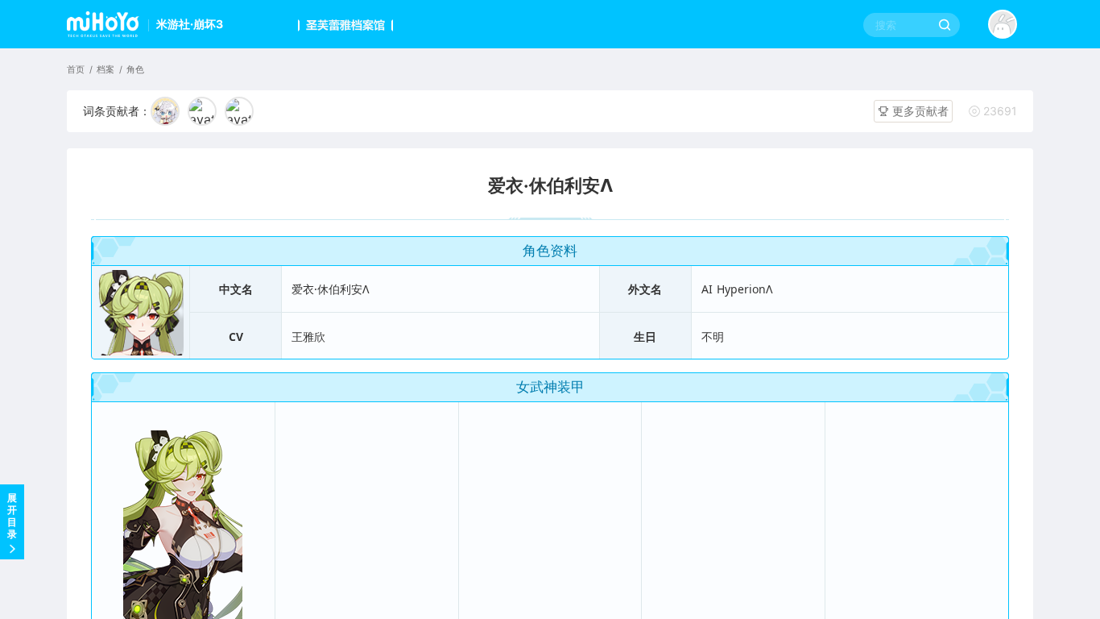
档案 (105, 69)
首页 (76, 69)
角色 (135, 69)
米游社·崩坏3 (189, 24)
